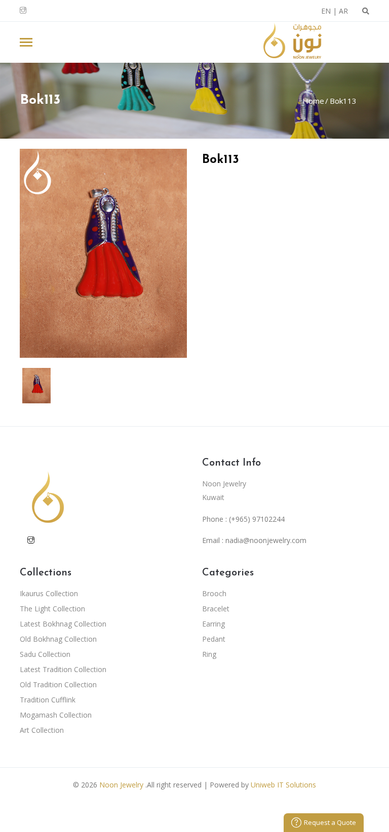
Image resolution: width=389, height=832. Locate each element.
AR (343, 11)
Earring (213, 624)
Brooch (214, 593)
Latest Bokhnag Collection (63, 624)
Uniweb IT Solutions (283, 784)
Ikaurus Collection (49, 593)
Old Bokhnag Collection (58, 639)
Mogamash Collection (56, 715)
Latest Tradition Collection (63, 669)
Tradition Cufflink (47, 699)
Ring (209, 654)
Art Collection (42, 730)
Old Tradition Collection (58, 684)
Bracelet (215, 608)
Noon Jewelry (121, 784)
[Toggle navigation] (26, 43)
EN (326, 11)
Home (313, 101)
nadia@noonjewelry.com (265, 540)
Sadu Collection (45, 654)
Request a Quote (330, 822)
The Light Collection (52, 608)
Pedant (213, 639)
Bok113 (342, 101)
